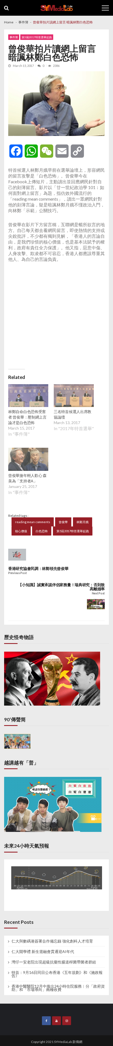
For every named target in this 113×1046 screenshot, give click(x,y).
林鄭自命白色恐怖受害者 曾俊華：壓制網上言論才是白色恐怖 (27, 417)
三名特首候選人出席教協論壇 (72, 414)
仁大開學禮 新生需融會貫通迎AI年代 (43, 951)
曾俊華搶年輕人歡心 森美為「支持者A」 (27, 478)
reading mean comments (32, 522)
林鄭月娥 (83, 522)
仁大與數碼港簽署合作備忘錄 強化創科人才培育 (52, 941)
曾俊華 (63, 522)
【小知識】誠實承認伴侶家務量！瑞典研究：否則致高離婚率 (61, 587)
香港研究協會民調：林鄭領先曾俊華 (38, 568)
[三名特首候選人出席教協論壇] (74, 396)
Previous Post (17, 573)
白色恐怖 (42, 531)
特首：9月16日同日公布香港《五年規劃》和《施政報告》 (57, 974)
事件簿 (14, 37)
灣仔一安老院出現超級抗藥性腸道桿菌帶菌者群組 (54, 962)
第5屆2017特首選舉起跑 (37, 37)
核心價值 (21, 531)
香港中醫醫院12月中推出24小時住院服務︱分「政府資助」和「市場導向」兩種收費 (58, 988)
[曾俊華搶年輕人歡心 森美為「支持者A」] (28, 460)
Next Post (98, 593)
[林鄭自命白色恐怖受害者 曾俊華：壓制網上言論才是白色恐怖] (28, 396)
